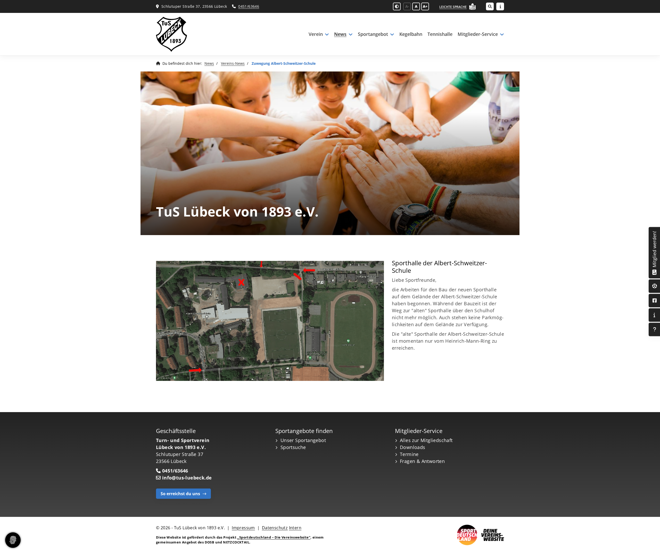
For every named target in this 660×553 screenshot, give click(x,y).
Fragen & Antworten (422, 461)
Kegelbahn (410, 34)
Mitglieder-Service (478, 34)
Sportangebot (373, 34)
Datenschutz (275, 528)
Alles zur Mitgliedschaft (426, 440)
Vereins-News (233, 63)
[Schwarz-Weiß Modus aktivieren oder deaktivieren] (397, 6)
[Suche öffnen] (490, 6)
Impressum (243, 528)
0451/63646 (248, 6)
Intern (295, 528)
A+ (425, 6)
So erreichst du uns (180, 493)
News (340, 34)
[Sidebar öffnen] (500, 6)
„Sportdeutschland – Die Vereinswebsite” (273, 537)
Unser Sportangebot (303, 440)
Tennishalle (439, 34)
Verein (316, 34)
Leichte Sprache (453, 7)
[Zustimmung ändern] (13, 540)
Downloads (412, 447)
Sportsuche (293, 447)
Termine (409, 454)
